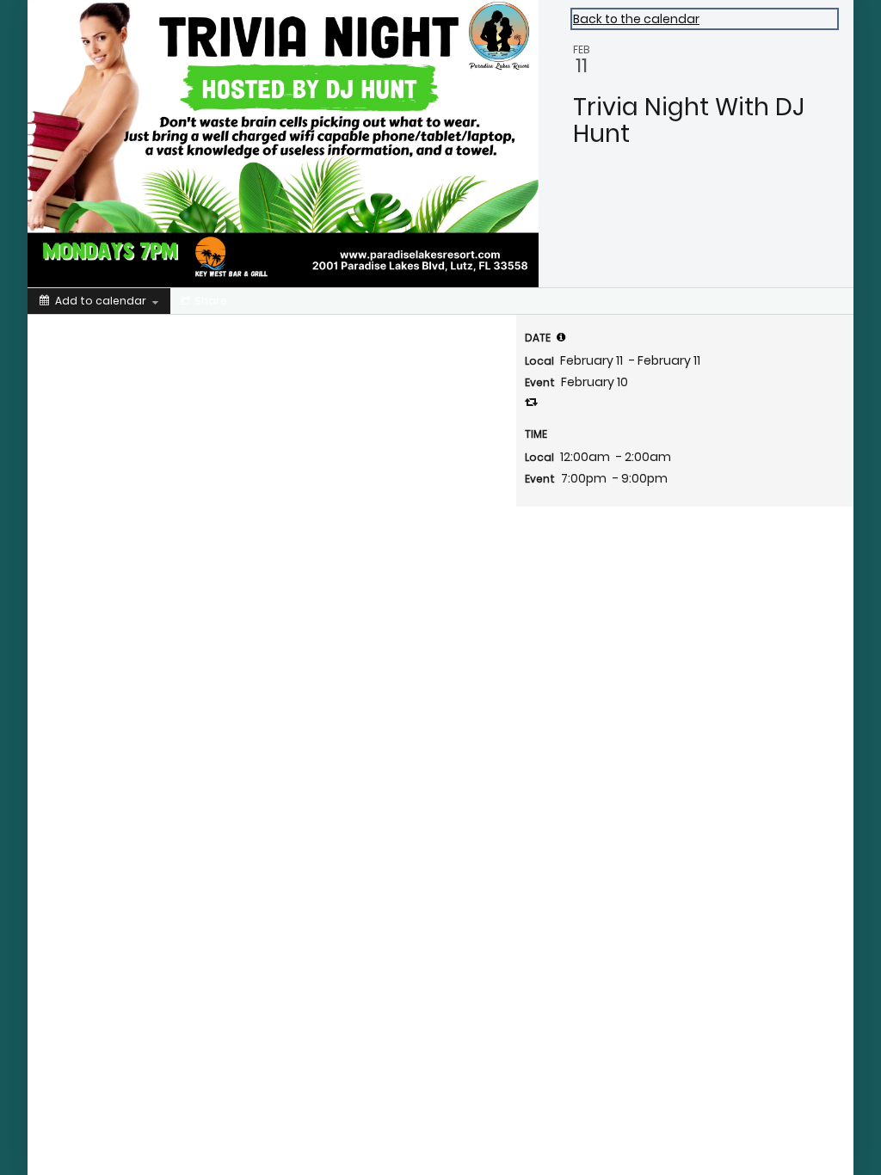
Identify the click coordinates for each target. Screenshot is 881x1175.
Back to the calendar (636, 19)
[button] (561, 337)
